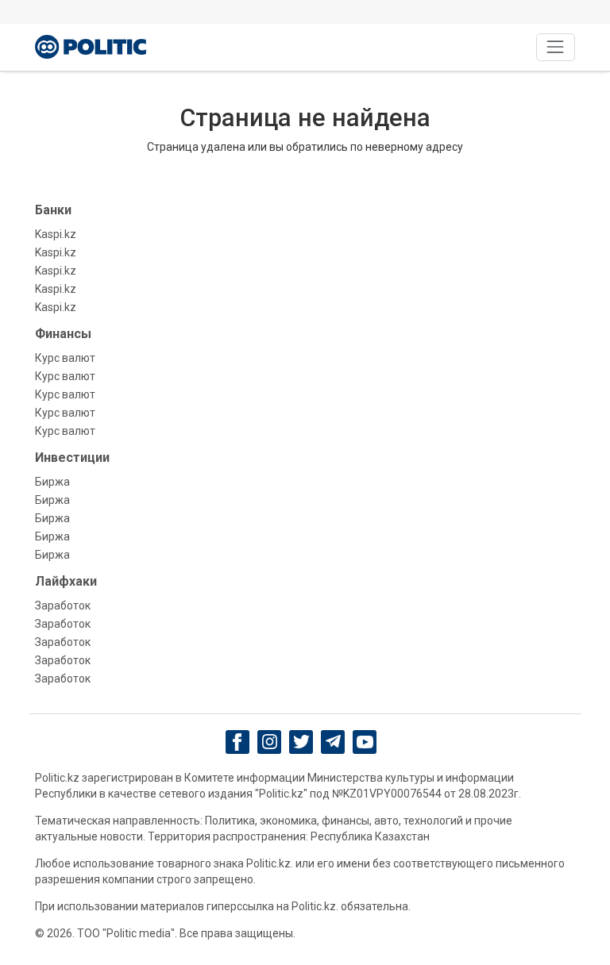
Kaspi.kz (55, 234)
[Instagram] (269, 742)
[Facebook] (238, 742)
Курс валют (65, 358)
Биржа (52, 481)
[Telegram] (333, 742)
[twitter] (301, 741)
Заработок (63, 605)
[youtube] (365, 742)
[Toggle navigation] (555, 47)
